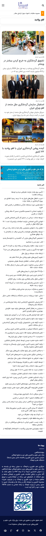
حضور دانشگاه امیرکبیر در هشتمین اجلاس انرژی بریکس (24, 329)
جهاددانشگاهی (39, 452)
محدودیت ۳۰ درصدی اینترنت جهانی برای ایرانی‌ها (25, 336)
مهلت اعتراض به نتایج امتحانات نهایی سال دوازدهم (25, 358)
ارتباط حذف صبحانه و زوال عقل (32, 253)
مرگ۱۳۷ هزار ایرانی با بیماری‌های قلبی (30, 271)
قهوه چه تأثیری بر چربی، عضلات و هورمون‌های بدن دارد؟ (23, 249)
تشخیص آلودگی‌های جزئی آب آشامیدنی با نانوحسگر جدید (23, 238)
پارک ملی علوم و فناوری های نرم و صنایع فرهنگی (28, 455)
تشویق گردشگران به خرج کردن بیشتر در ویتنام (24, 62)
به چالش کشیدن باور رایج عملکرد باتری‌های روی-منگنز (24, 350)
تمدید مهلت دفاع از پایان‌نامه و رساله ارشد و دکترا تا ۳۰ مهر (23, 246)
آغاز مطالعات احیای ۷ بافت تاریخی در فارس (28, 398)
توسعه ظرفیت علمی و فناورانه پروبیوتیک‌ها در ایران (25, 362)
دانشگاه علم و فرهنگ (37, 460)
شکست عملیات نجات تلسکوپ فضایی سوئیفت (27, 373)
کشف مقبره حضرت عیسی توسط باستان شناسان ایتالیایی (23, 340)
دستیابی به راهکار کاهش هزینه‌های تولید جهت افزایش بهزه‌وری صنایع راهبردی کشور (24, 309)
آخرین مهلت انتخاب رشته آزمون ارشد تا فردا (28, 366)
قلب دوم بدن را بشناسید (34, 242)
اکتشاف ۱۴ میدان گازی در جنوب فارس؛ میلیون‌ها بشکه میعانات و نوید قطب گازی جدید (24, 409)
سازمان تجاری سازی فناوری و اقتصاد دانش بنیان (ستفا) (25, 457)
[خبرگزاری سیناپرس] (23, 5)
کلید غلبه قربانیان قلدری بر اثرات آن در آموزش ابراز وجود (23, 315)
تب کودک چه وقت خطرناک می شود (30, 414)
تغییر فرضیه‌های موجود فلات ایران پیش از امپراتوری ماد (24, 333)
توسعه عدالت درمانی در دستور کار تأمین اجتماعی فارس (24, 217)
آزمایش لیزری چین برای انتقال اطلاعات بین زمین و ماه (24, 275)
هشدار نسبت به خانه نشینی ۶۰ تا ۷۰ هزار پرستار (26, 370)
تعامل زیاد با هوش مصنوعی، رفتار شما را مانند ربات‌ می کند (22, 228)
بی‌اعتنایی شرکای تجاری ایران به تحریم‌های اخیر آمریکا (24, 354)
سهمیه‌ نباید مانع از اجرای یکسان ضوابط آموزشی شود (24, 318)
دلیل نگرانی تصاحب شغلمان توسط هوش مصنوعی (25, 261)
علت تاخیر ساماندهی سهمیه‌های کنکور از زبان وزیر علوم (24, 384)
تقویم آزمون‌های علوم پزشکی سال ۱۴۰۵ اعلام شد (26, 257)
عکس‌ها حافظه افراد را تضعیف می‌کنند (30, 418)
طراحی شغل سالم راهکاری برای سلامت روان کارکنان (25, 279)
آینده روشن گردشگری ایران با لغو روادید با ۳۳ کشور (23, 150)
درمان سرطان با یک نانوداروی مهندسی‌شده (28, 394)
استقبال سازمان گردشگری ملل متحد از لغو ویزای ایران (24, 106)
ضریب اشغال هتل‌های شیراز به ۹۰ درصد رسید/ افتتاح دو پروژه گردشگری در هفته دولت (23, 199)
